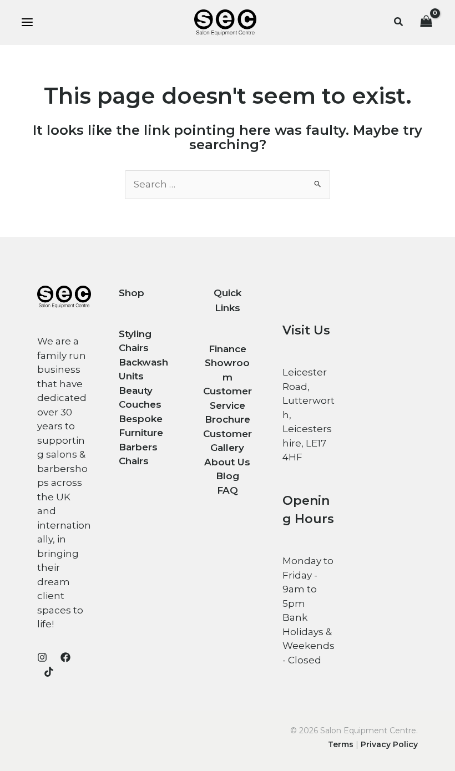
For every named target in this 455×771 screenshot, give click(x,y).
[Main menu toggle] (27, 23)
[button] (399, 22)
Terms (340, 744)
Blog (227, 475)
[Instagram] (42, 657)
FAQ (227, 490)
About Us (227, 462)
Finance (227, 348)
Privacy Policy (389, 744)
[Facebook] (65, 657)
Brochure (227, 419)
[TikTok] (49, 672)
